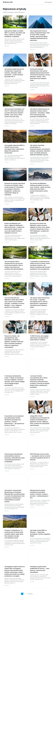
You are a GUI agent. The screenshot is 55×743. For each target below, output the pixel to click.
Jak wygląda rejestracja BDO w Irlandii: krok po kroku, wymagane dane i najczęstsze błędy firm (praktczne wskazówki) (14, 149)
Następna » (30, 593)
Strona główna (48, 2)
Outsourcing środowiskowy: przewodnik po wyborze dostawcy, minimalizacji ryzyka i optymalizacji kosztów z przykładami (14, 457)
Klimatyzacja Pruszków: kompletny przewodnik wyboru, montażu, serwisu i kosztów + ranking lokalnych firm (39, 494)
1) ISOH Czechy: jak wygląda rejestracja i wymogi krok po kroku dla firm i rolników (39, 338)
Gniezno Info (8, 2)
